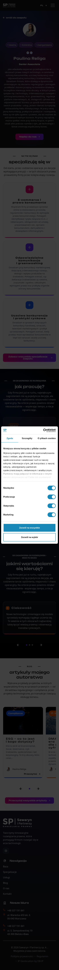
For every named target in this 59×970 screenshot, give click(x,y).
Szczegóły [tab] (27, 438)
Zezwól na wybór (29, 537)
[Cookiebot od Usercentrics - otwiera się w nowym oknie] (43, 430)
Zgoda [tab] (10, 438)
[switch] (52, 497)
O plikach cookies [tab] (47, 438)
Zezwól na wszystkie (29, 527)
